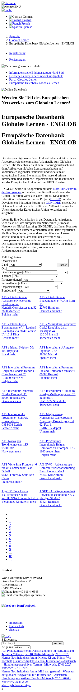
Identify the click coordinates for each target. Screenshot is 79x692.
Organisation (9, 260)
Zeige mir (7, 647)
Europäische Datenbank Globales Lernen (34, 83)
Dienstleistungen (12, 272)
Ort (4, 268)
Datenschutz (16, 626)
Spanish (27, 27)
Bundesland (9, 290)
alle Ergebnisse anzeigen (16, 685)
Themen (7, 276)
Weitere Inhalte (32, 66)
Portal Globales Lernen (23, 79)
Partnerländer (10, 283)
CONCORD (54, 202)
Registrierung (17, 53)
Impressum (15, 622)
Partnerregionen (11, 279)
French (25, 23)
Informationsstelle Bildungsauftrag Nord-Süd (36, 72)
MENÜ (16, 6)
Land (5, 264)
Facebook (29, 605)
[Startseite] (9, 3)
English (26, 20)
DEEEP (55, 199)
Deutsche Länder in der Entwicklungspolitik (36, 76)
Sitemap (14, 629)
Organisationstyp (12, 286)
